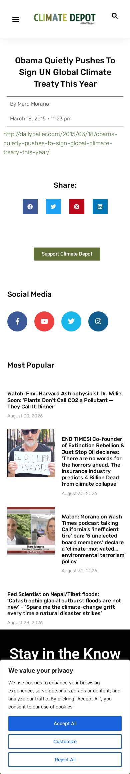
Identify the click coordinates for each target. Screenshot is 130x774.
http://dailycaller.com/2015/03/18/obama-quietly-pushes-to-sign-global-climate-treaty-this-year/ (60, 143)
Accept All (65, 723)
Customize (65, 741)
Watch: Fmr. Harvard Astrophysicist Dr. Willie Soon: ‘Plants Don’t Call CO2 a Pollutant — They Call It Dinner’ (64, 399)
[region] (65, 717)
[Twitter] (71, 321)
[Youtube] (44, 321)
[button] (15, 18)
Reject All (65, 759)
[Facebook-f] (17, 321)
